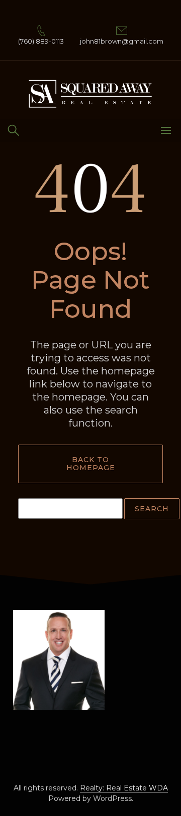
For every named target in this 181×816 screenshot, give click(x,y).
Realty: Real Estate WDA (124, 787)
